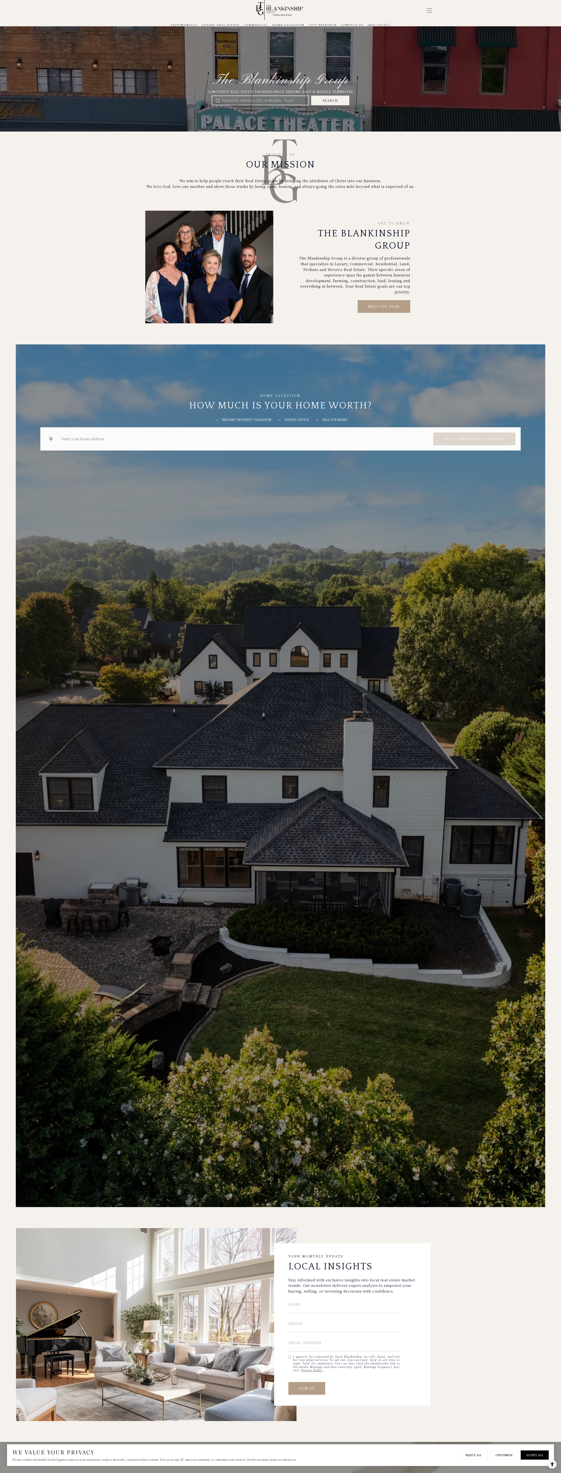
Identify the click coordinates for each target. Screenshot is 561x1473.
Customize (504, 1455)
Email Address (304, 1342)
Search (330, 100)
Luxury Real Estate (221, 25)
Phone (295, 1323)
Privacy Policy (311, 1370)
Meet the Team (384, 306)
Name (294, 1304)
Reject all (474, 1455)
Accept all (534, 1455)
